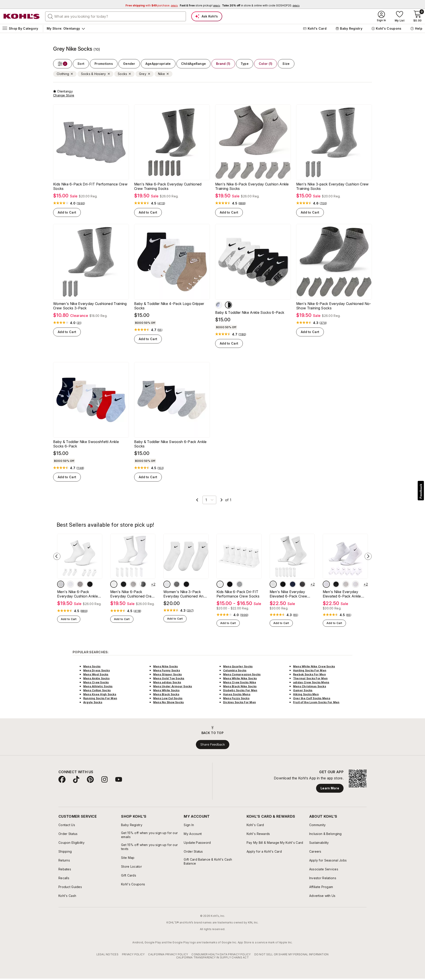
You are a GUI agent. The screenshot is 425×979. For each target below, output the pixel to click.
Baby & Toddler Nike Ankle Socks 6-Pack (249, 312)
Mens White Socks (166, 690)
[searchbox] (115, 16)
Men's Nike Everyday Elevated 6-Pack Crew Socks (288, 594)
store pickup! (200, 5)
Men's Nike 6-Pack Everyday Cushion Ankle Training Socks (252, 186)
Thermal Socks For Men (310, 678)
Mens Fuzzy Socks (236, 698)
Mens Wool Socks (95, 674)
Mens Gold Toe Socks (168, 678)
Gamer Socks (303, 690)
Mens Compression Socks (242, 674)
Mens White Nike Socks (240, 678)
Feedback (421, 491)
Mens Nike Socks (165, 666)
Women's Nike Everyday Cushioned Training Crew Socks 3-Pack (90, 305)
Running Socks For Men (100, 698)
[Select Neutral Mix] (176, 584)
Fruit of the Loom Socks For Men (316, 702)
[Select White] (60, 584)
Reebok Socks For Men (309, 674)
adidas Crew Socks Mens (311, 682)
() (81, 203)
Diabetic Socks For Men (240, 690)
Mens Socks (91, 666)
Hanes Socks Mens (236, 694)
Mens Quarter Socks (238, 666)
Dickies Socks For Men (239, 702)
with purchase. (152, 5)
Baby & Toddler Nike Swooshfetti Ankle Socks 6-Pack (86, 443)
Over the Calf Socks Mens (311, 698)
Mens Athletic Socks (98, 686)
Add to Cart (67, 212)
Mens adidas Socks (167, 682)
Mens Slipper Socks (167, 674)
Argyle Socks (92, 702)
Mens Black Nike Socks (240, 686)
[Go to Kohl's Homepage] (22, 16)
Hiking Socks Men (306, 694)
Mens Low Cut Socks (167, 698)
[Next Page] (221, 500)
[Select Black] (89, 584)
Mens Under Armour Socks (172, 686)
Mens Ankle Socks (96, 678)
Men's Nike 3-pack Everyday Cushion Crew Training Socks (332, 186)
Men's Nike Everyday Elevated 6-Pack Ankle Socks (342, 594)
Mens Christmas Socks (309, 686)
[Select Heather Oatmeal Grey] (345, 584)
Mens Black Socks (166, 694)
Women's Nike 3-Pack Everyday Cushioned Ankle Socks (185, 594)
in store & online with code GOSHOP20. (260, 5)
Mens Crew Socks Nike (239, 682)
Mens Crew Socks (96, 682)
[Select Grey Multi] (355, 584)
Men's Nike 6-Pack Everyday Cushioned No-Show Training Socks (333, 305)
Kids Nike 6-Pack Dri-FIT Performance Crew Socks (90, 186)
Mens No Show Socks (168, 702)
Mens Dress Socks (96, 670)
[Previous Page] (197, 500)
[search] (50, 16)
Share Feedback (212, 744)
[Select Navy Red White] (292, 584)
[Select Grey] (80, 584)
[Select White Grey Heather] (218, 304)
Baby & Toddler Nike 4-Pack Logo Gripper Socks (169, 305)
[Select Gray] (143, 584)
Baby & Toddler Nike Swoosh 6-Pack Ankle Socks (170, 443)
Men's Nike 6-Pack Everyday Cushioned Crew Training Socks (168, 186)
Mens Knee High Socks (99, 694)
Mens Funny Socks (166, 670)
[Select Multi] (228, 304)
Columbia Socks (234, 670)
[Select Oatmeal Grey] (302, 584)
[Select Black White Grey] (70, 584)
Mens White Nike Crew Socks (314, 666)
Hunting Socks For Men (309, 670)
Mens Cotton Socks (97, 690)
